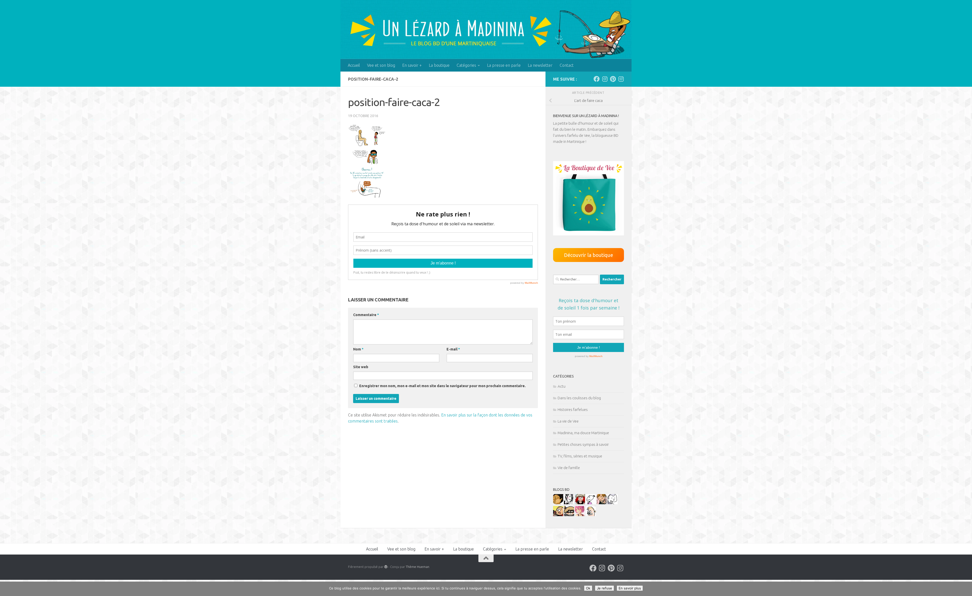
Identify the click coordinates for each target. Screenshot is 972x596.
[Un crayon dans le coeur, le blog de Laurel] (580, 503)
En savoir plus (630, 588)
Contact (567, 65)
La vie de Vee (568, 421)
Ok (588, 588)
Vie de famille (569, 468)
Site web (360, 367)
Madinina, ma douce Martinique (583, 433)
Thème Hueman (417, 566)
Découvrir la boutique (588, 255)
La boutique (439, 65)
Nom (358, 349)
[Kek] (613, 503)
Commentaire (366, 315)
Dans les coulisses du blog (579, 398)
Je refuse (604, 588)
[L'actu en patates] (558, 515)
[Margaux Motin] (569, 503)
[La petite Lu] (591, 503)
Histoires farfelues (573, 409)
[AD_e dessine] (558, 503)
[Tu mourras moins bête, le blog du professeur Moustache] (591, 515)
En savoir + (412, 65)
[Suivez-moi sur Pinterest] (613, 79)
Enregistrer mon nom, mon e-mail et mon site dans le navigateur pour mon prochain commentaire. (442, 386)
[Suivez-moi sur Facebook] (597, 79)
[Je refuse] (965, 588)
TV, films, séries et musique (580, 456)
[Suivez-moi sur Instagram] (605, 79)
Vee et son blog (381, 65)
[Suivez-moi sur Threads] (621, 79)
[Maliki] (580, 515)
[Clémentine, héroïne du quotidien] (569, 515)
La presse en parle (504, 65)
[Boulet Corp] (602, 503)
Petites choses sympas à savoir (583, 444)
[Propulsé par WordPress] (386, 566)
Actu (561, 386)
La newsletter (540, 65)
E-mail (453, 349)
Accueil (354, 65)
